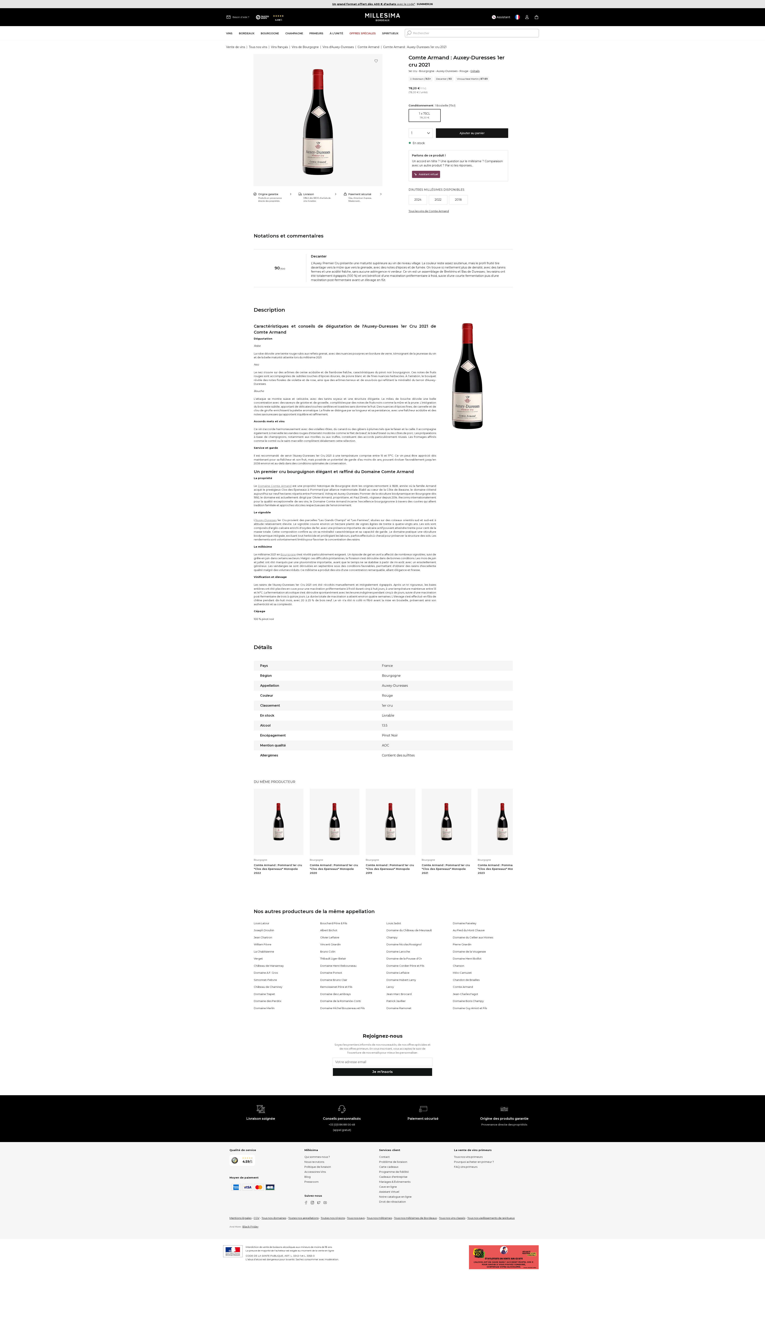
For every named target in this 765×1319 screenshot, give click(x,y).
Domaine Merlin (264, 1008)
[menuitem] (229, 33)
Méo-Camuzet (462, 972)
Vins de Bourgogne (305, 47)
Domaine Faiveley (464, 923)
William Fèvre (262, 944)
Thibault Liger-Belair (333, 958)
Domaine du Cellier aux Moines (473, 937)
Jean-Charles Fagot (465, 994)
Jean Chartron (263, 937)
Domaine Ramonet (398, 1008)
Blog (307, 1176)
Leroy (390, 986)
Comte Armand (368, 47)
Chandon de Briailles (466, 979)
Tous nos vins (258, 47)
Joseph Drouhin (264, 930)
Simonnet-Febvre (265, 979)
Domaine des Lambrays (335, 994)
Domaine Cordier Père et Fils (405, 965)
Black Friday (250, 1226)
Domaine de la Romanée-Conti (340, 1001)
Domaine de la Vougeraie (469, 951)
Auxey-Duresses (446, 71)
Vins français (279, 47)
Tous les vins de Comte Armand (429, 211)
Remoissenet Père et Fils (336, 986)
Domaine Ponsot (331, 972)
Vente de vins (235, 47)
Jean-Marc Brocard (399, 994)
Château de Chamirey (268, 986)
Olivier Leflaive (329, 937)
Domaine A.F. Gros (266, 972)
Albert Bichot (328, 930)
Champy (391, 937)
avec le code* (373, 4)
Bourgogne (426, 71)
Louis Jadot (393, 923)
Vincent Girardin (330, 944)
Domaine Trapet (264, 994)
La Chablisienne (264, 951)
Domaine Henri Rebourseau (338, 965)
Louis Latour (261, 923)
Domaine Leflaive (397, 972)
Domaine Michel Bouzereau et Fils (342, 1008)
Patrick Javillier (396, 1001)
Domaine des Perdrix (267, 1001)
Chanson (458, 965)
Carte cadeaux (388, 1166)
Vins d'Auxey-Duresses (338, 47)
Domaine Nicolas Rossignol (404, 944)
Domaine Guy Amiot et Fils (470, 1008)
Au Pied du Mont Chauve (469, 930)
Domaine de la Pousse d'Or (404, 958)
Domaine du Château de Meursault (409, 930)
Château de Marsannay (269, 965)
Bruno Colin (327, 951)
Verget (258, 958)
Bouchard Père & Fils (333, 923)
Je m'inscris (382, 1072)
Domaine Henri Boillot (467, 958)
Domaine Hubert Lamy (401, 979)
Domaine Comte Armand (275, 485)
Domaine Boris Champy (468, 1001)
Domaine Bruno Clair (333, 979)
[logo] (382, 17)
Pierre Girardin (462, 944)
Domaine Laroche (398, 951)
